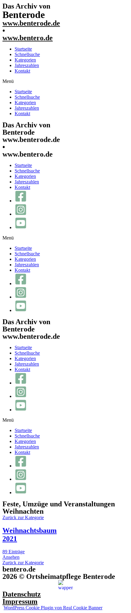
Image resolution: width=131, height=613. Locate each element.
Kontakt (22, 70)
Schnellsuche (27, 54)
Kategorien (25, 59)
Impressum (19, 601)
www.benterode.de (31, 23)
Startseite (23, 48)
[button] (65, 81)
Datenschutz (21, 594)
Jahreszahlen (27, 65)
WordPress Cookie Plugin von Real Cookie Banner (53, 607)
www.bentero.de (27, 38)
